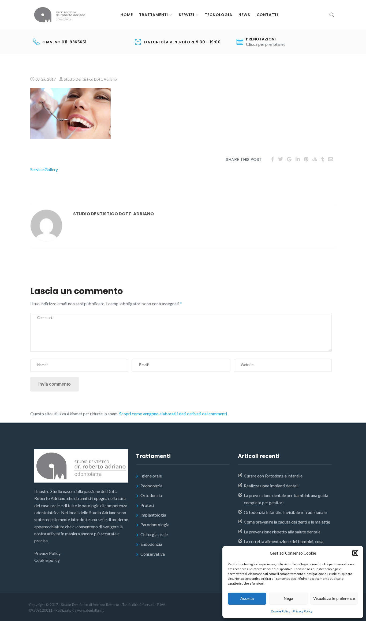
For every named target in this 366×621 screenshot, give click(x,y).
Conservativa (152, 553)
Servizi (186, 14)
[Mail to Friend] (330, 159)
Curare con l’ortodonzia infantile (273, 475)
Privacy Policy (302, 611)
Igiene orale (151, 475)
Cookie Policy (280, 611)
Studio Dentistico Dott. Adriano (90, 79)
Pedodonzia (151, 485)
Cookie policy (47, 560)
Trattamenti (153, 14)
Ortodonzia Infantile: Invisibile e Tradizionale (285, 512)
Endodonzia (151, 544)
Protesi (147, 505)
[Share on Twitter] (280, 159)
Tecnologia (218, 14)
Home (127, 14)
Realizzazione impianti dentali (271, 485)
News (244, 14)
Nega (288, 598)
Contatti (267, 14)
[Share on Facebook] (272, 159)
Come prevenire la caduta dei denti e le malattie (287, 521)
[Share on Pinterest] (306, 159)
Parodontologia (154, 524)
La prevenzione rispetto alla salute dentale (282, 531)
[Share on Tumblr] (322, 159)
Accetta (247, 598)
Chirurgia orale (154, 534)
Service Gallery (44, 169)
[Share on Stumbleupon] (314, 159)
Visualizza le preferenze (334, 598)
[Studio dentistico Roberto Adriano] (60, 14)
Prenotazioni (261, 39)
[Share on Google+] (289, 159)
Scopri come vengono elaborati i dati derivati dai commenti (173, 413)
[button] (355, 553)
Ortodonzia (151, 495)
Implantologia (153, 514)
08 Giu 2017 (45, 79)
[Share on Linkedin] (298, 159)
